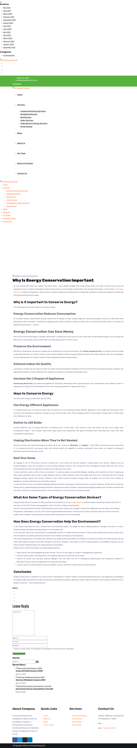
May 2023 (7, 32)
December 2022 (9, 47)
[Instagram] (24, 739)
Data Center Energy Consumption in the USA (34, 689)
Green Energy (26, 126)
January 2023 (8, 44)
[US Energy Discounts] (8, 60)
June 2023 (7, 29)
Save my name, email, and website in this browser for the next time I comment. (44, 649)
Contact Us (22, 173)
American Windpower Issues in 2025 (30, 680)
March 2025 (7, 14)
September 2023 (9, 20)
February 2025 (8, 17)
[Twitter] (19, 739)
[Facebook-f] (14, 739)
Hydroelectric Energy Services (33, 123)
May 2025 (7, 8)
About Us (21, 143)
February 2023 (8, 41)
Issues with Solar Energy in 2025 (29, 671)
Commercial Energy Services (33, 111)
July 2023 (7, 26)
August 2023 (8, 23)
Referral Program (25, 163)
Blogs (19, 133)
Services (21, 105)
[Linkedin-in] (29, 739)
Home (19, 95)
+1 (109, 728)
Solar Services (26, 120)
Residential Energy (28, 114)
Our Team (21, 153)
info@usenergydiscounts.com (113, 723)
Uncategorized (8, 55)
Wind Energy (25, 117)
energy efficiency (77, 502)
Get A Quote (17, 84)
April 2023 (7, 35)
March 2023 (7, 38)
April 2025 (7, 11)
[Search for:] (24, 662)
